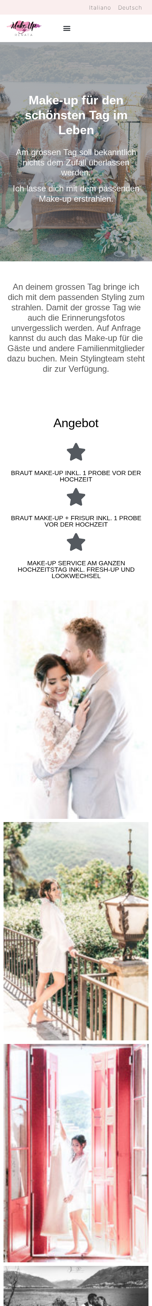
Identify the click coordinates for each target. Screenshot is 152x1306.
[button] (66, 28)
